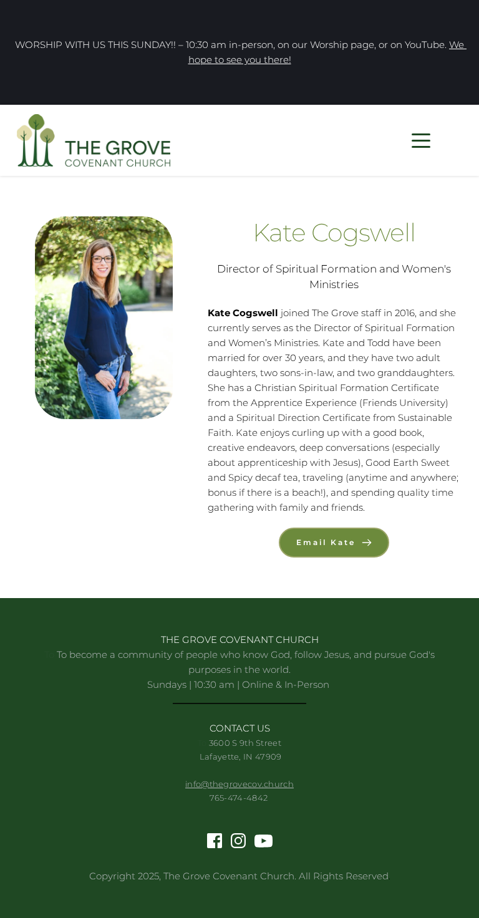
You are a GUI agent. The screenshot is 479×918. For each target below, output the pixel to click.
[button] (421, 140)
